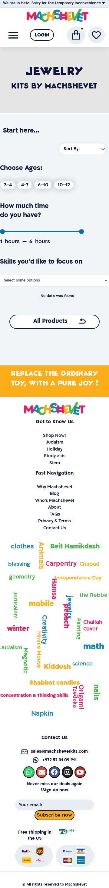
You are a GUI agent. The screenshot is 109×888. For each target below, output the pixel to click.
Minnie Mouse (38, 649)
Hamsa (54, 588)
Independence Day (78, 577)
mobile (41, 604)
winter (18, 628)
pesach (66, 616)
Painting (78, 628)
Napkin (42, 713)
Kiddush (57, 666)
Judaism (11, 647)
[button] (42, 35)
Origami (80, 696)
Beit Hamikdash (75, 546)
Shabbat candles (54, 683)
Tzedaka (74, 697)
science (82, 663)
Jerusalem (15, 605)
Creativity (44, 629)
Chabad (90, 564)
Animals (41, 555)
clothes (22, 546)
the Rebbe (93, 595)
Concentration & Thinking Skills (34, 695)
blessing (19, 564)
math (93, 646)
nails (96, 692)
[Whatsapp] (29, 772)
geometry (22, 577)
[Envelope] (41, 772)
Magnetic (25, 661)
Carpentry (61, 563)
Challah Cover (92, 625)
